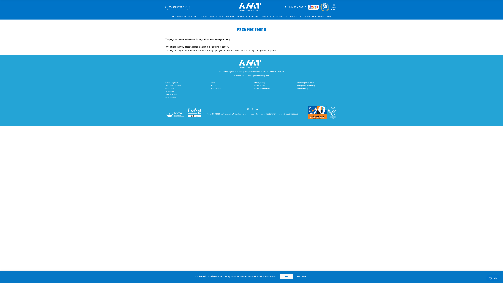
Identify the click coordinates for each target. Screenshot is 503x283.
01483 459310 (297, 7)
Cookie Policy (302, 88)
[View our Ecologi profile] (194, 112)
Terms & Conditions (262, 88)
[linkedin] (256, 109)
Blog (213, 83)
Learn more (301, 276)
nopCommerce (272, 114)
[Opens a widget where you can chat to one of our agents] (493, 278)
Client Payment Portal (306, 83)
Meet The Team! (171, 94)
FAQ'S (213, 85)
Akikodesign (293, 114)
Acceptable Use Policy (306, 85)
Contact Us (169, 88)
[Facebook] (252, 109)
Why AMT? (169, 91)
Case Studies (170, 97)
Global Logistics (171, 83)
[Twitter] (248, 109)
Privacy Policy (259, 83)
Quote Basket (333, 8)
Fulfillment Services (173, 85)
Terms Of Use (259, 85)
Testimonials (216, 88)
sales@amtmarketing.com (258, 76)
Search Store (176, 7)
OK (286, 276)
